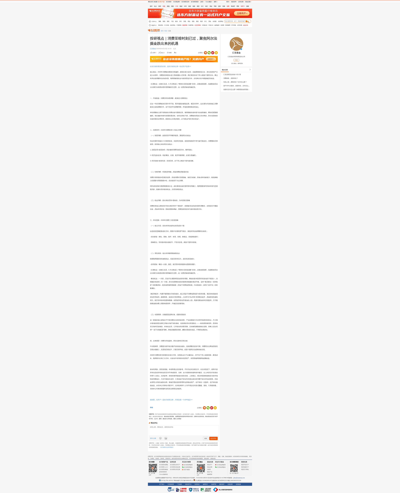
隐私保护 (221, 484)
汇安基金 (153, 48)
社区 (166, 31)
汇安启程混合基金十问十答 (232, 74)
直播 (223, 6)
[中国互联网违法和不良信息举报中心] (222, 490)
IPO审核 (233, 25)
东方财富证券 (185, 1)
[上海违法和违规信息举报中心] (206, 490)
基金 (211, 6)
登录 (151, 438)
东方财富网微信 (188, 467)
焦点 (155, 6)
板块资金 (172, 25)
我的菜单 (233, 1)
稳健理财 (209, 474)
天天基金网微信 (221, 467)
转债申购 (190, 25)
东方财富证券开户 (175, 464)
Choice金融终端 (163, 474)
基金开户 (209, 464)
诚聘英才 (205, 484)
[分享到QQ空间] (216, 52)
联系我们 (197, 484)
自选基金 (220, 21)
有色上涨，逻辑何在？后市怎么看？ (235, 82)
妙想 (202, 1)
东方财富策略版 (163, 469)
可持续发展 (171, 484)
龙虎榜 (222, 25)
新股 (164, 6)
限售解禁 (227, 25)
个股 (172, 21)
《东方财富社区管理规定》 (166, 447)
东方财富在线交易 (175, 467)
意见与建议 (187, 469)
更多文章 (225, 70)
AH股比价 (204, 25)
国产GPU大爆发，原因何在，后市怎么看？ (237, 86)
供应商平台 (188, 484)
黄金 (210, 21)
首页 (162, 31)
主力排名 (166, 25)
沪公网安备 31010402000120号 (203, 480)
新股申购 (184, 25)
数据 (181, 6)
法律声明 (213, 484)
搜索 (247, 6)
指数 (160, 21)
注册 (154, 438)
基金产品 (209, 472)
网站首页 (150, 1)
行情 (177, 6)
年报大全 (210, 25)
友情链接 (238, 484)
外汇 (202, 6)
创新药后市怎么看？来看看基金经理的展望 (237, 89)
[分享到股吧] (205, 52)
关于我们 (161, 484)
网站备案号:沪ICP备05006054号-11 (183, 480)
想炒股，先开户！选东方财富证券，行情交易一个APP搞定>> (171, 400)
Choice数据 (208, 1)
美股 (189, 6)
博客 (238, 6)
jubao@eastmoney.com (239, 478)
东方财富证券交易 (175, 469)
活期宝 (209, 469)
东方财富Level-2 (163, 467)
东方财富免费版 (163, 464)
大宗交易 (239, 25)
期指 (168, 6)
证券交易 (240, 1)
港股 (194, 6)
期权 (172, 6)
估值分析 (245, 25)
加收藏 (155, 1)
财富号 (243, 6)
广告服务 (179, 484)
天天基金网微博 (221, 465)
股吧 (228, 6)
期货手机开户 (245, 464)
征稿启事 (230, 484)
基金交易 (209, 467)
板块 (176, 21)
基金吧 (233, 6)
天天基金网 (176, 1)
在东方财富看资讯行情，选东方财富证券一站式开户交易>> (170, 66)
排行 (180, 21)
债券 (219, 6)
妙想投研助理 (163, 472)
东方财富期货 (234, 462)
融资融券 (216, 25)
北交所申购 (197, 25)
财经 (151, 6)
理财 (215, 6)
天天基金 (200, 462)
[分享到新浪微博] (212, 52)
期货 (198, 6)
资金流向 (160, 25)
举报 (151, 407)
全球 (185, 6)
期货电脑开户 (245, 467)
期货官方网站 (245, 469)
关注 (236, 60)
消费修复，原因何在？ (230, 78)
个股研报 (178, 25)
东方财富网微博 (188, 465)
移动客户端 (161, 1)
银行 (206, 6)
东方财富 (152, 462)
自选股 (214, 21)
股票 (159, 6)
